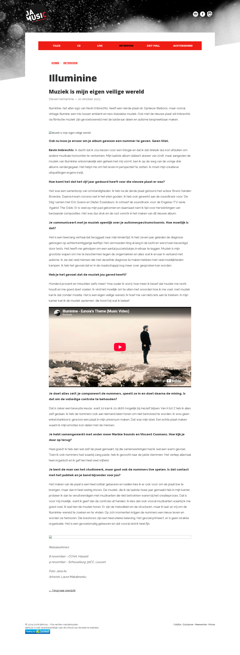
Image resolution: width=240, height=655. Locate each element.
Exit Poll (153, 45)
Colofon (177, 624)
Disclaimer (188, 624)
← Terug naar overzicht (62, 590)
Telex (56, 45)
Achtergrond (183, 45)
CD (78, 45)
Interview (126, 45)
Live (100, 45)
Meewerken (201, 624)
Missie (212, 624)
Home (55, 63)
